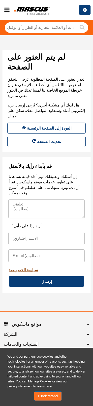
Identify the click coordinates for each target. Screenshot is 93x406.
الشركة (10, 334)
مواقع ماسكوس (26, 324)
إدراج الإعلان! (85, 10)
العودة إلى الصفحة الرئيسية (49, 128)
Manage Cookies (40, 381)
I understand (48, 396)
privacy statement (19, 386)
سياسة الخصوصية (23, 269)
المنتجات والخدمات (21, 344)
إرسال (46, 281)
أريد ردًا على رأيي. (28, 226)
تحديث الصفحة (49, 141)
